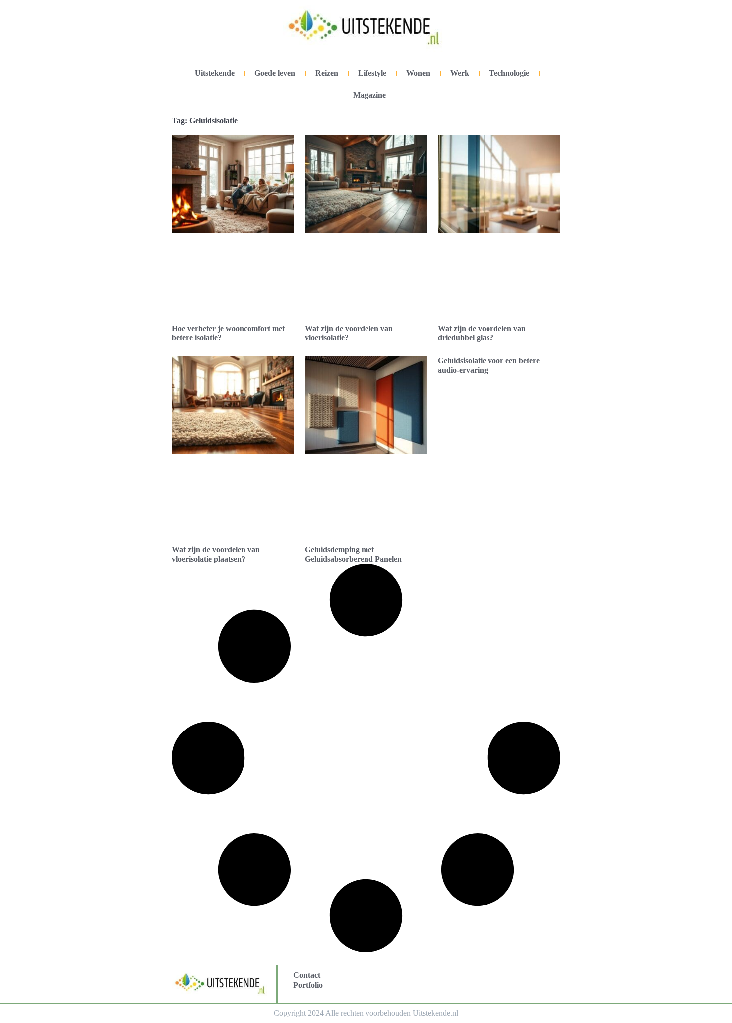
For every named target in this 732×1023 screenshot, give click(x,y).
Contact (306, 975)
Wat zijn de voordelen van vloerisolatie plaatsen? (216, 554)
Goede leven (274, 73)
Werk (459, 73)
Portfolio (308, 985)
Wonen (418, 73)
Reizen (326, 73)
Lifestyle (372, 73)
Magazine (369, 95)
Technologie (509, 73)
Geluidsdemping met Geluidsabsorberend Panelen (353, 554)
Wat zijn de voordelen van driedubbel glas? (482, 333)
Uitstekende (215, 73)
